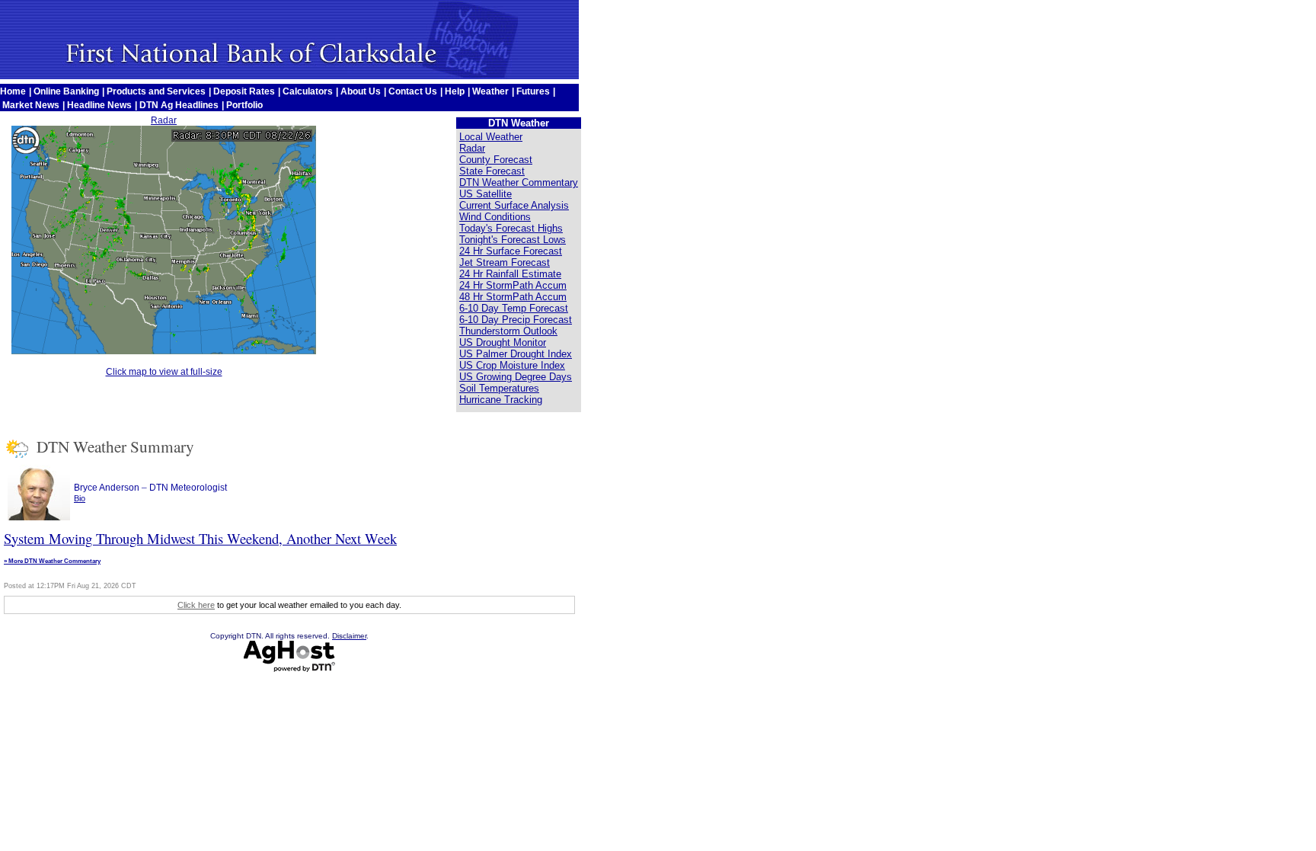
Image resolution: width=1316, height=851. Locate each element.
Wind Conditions (495, 216)
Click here (196, 604)
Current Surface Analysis (514, 205)
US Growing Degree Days (515, 376)
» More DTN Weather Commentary (52, 561)
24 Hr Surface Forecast (510, 251)
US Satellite (485, 194)
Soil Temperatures (499, 388)
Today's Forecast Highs (511, 228)
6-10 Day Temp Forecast (513, 308)
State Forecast (492, 171)
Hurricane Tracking (500, 399)
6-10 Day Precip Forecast (515, 319)
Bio (79, 498)
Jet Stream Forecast (504, 262)
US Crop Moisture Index (512, 365)
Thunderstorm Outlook (508, 331)
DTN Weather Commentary (518, 182)
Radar (164, 120)
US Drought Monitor (502, 342)
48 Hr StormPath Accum (513, 296)
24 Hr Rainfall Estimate (510, 274)
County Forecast (495, 159)
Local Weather (490, 136)
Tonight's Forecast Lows (512, 239)
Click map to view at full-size (164, 371)
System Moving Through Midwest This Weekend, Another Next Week (200, 538)
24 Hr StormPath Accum (513, 285)
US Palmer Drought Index (515, 354)
